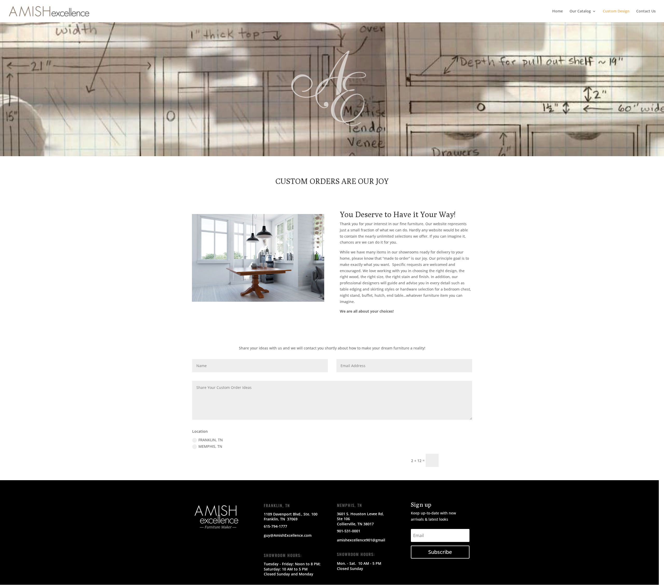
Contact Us (646, 11)
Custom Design (616, 11)
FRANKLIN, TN (210, 439)
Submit (457, 460)
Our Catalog (580, 11)
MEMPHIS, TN (210, 446)
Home (557, 11)
